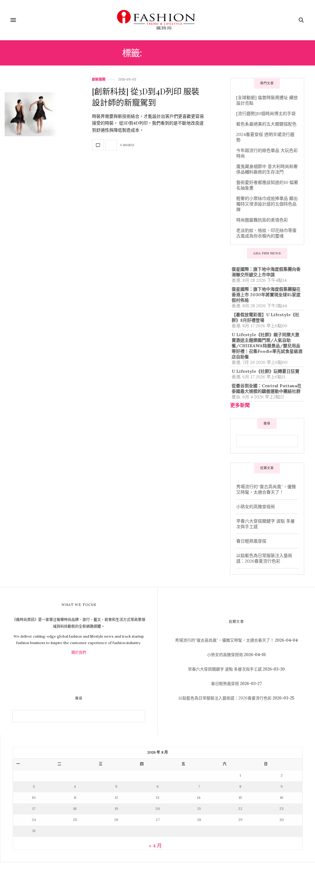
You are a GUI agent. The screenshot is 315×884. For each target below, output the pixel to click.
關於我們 (78, 652)
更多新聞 (240, 405)
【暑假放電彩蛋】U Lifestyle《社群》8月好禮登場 (265, 317)
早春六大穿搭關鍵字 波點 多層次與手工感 (225, 669)
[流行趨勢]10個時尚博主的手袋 (266, 113)
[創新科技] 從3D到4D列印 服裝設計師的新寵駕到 (145, 97)
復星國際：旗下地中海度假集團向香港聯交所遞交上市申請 (266, 271)
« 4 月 (155, 845)
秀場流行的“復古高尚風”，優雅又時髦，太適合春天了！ (266, 489)
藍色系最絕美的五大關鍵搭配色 (266, 124)
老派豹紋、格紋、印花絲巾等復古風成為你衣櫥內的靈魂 (266, 233)
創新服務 (99, 79)
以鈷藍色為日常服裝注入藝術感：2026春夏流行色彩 (264, 558)
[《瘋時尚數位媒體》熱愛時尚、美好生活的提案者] (157, 20)
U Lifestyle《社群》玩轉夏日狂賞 (265, 371)
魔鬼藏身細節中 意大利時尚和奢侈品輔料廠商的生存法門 (267, 169)
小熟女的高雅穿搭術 (255, 506)
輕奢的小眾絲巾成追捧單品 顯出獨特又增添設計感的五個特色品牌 (267, 204)
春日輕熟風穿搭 (251, 541)
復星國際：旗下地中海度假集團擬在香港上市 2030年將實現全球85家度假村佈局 (266, 294)
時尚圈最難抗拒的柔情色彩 (262, 220)
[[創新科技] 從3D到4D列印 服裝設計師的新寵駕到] (44, 114)
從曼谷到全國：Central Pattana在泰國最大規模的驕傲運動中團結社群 (266, 388)
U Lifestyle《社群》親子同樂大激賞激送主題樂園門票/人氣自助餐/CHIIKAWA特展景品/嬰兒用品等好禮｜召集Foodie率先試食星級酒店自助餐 (267, 346)
